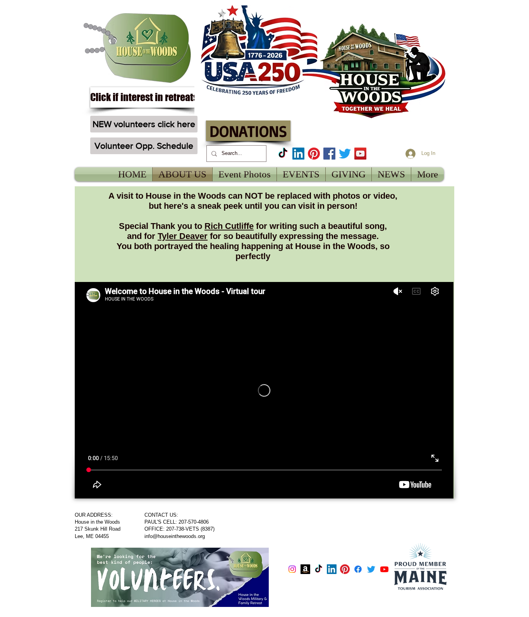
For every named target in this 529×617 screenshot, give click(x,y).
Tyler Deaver (183, 236)
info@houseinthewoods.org (174, 536)
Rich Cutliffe (229, 226)
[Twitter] (345, 154)
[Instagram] (292, 569)
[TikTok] (283, 154)
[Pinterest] (314, 154)
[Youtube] (384, 569)
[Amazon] (305, 569)
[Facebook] (329, 154)
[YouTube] (360, 154)
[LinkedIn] (298, 154)
